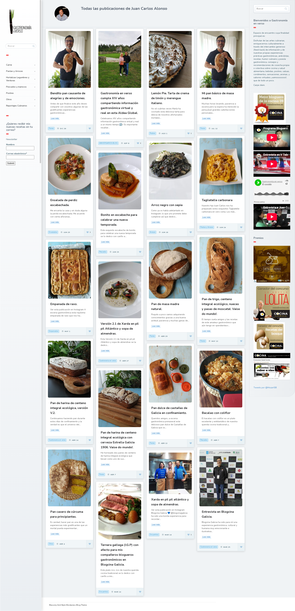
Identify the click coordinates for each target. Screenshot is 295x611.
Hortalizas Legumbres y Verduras (17, 79)
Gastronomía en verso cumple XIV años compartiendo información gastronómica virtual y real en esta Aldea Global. (119, 103)
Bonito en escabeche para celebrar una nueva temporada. (119, 220)
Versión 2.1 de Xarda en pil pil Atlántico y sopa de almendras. (120, 329)
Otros (9, 99)
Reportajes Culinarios (16, 105)
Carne (9, 64)
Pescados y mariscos (16, 86)
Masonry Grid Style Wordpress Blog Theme (68, 605)
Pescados (102, 252)
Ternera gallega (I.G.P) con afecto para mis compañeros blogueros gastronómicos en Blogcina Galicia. (119, 555)
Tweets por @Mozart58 (265, 387)
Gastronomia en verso (107, 361)
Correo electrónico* (16, 153)
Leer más (55, 118)
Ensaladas (53, 232)
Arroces (152, 232)
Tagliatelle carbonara (217, 200)
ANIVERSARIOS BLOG (108, 143)
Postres (10, 93)
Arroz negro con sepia (167, 205)
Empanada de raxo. (63, 304)
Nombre (10, 144)
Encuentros (154, 534)
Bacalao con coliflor (216, 413)
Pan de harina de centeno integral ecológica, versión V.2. (69, 408)
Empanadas (53, 331)
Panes (51, 128)
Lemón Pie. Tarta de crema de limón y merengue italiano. (170, 98)
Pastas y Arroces (14, 71)
